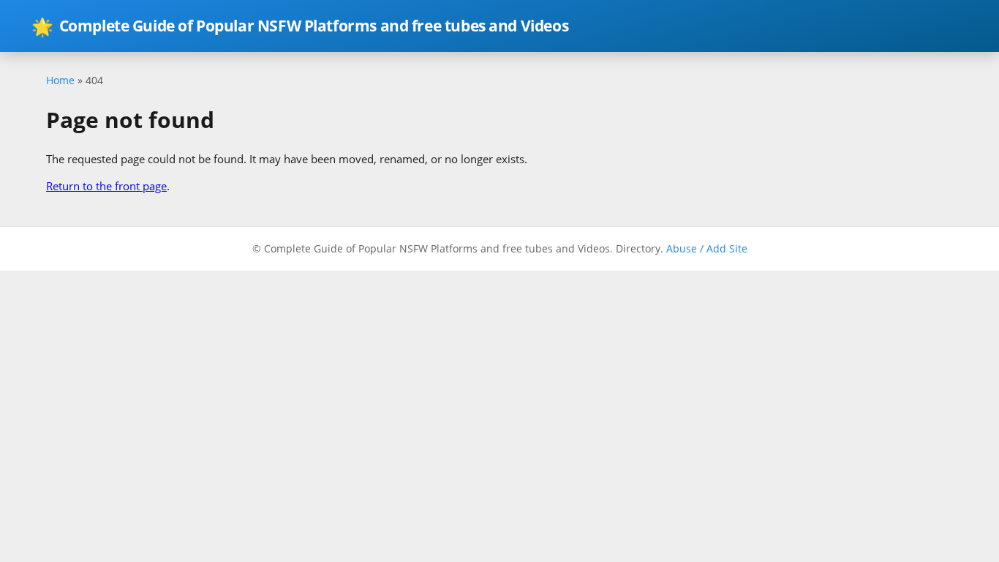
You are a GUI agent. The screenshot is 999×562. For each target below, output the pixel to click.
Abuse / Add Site (706, 248)
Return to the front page (106, 186)
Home (60, 80)
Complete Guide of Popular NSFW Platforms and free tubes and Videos (299, 26)
